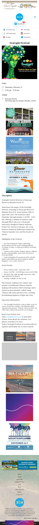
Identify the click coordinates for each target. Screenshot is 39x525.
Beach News (27, 37)
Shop (19, 474)
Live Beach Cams (10, 29)
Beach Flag (26, 29)
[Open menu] (35, 17)
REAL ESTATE (19, 489)
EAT (19, 484)
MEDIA (20, 492)
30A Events (27, 33)
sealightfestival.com (14, 317)
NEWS (19, 477)
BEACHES (19, 479)
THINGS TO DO (19, 482)
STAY (19, 487)
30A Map (8, 37)
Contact (19, 494)
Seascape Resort (11, 99)
